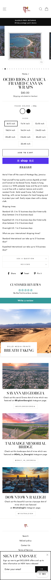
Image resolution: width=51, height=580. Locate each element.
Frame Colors (26, 106)
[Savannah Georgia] (25, 376)
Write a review (25, 300)
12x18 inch (39, 123)
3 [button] (7, 69)
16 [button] (37, 69)
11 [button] (26, 69)
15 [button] (35, 69)
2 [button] (5, 69)
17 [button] (39, 69)
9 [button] (21, 69)
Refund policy (25, 540)
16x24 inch (25, 130)
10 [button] (23, 69)
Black (28, 111)
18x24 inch (10, 130)
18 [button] (41, 69)
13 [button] (30, 69)
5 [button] (12, 69)
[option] (25, 21)
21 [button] (48, 69)
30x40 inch (41, 137)
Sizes (25, 118)
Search (25, 536)
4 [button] (10, 69)
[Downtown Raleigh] (25, 480)
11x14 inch (25, 123)
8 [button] (19, 69)
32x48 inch (25, 143)
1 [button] (3, 69)
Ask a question (25, 259)
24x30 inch (40, 130)
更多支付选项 (25, 167)
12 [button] (28, 69)
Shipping (16, 96)
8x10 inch (11, 123)
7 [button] (17, 69)
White (22, 111)
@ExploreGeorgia (25, 406)
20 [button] (46, 69)
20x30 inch (10, 137)
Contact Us (25, 545)
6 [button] (14, 69)
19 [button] (44, 69)
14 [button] (32, 69)
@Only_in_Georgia (25, 460)
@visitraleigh (25, 514)
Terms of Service (25, 550)
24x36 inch (25, 137)
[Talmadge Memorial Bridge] (25, 426)
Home (24, 73)
